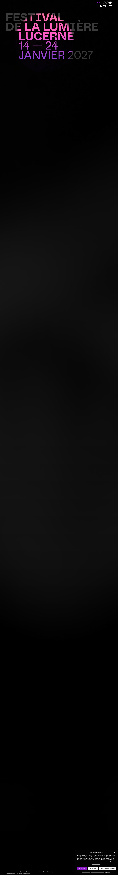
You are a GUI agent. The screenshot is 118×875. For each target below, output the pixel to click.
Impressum (107, 872)
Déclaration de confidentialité (97, 872)
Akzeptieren (81, 868)
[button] (115, 852)
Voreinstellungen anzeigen (107, 868)
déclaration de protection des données (18, 874)
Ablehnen (93, 868)
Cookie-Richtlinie (86, 872)
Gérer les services (96, 864)
